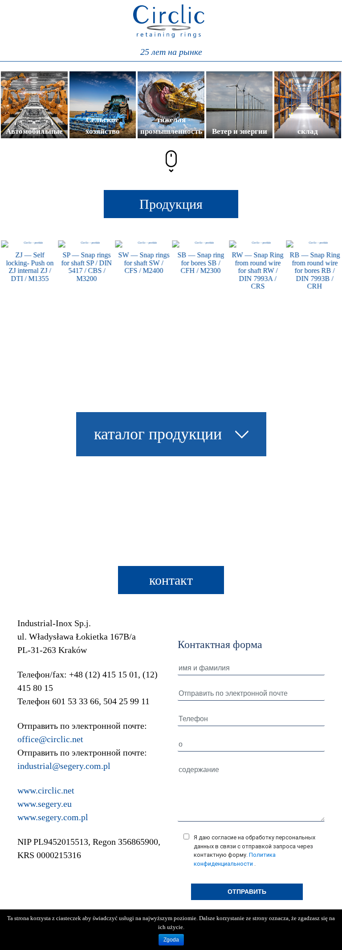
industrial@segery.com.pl (63, 766)
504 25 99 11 (126, 701)
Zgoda (171, 940)
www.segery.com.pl (52, 817)
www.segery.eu (44, 804)
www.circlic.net (45, 790)
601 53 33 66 (75, 701)
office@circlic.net (50, 739)
